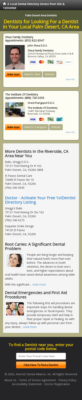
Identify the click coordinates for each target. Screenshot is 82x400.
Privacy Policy (67, 380)
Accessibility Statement (27, 384)
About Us (10, 380)
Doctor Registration (57, 384)
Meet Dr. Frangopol (35, 127)
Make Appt (13, 74)
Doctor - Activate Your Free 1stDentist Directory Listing (40, 200)
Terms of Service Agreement (37, 380)
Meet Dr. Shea (32, 74)
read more (39, 284)
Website (49, 74)
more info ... (71, 79)
